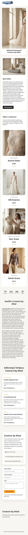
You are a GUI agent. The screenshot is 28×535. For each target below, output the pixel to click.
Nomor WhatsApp (8, 474)
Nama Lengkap (7, 468)
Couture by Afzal (6, 308)
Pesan (5, 480)
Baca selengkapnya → (10, 388)
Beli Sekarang (8, 107)
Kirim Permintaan (9, 491)
